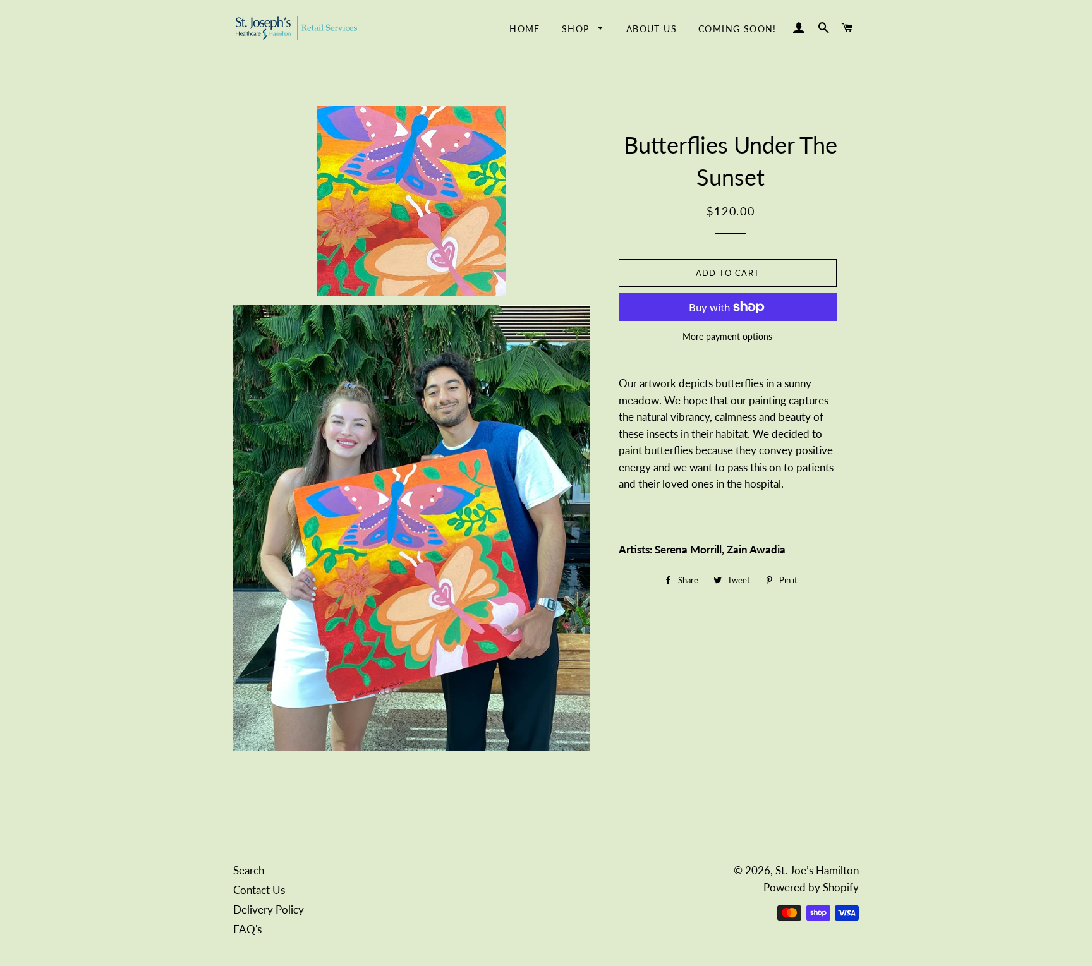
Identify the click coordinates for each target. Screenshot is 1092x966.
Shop (577, 28)
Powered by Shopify (811, 887)
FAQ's (247, 929)
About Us (651, 28)
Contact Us (259, 890)
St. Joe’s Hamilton (817, 870)
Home (524, 28)
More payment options (727, 336)
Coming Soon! (737, 28)
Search (248, 870)
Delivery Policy (268, 909)
